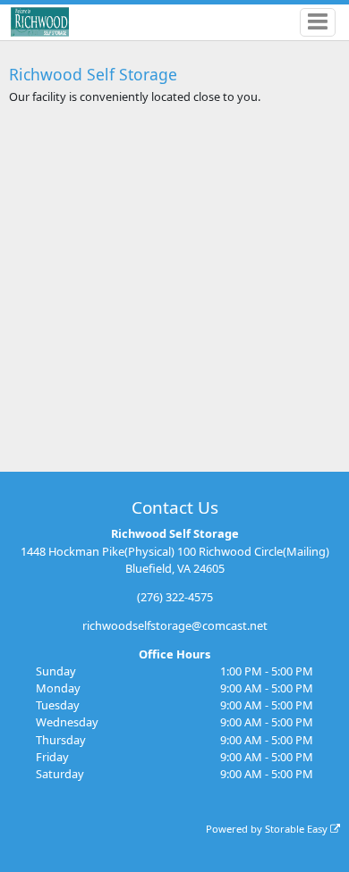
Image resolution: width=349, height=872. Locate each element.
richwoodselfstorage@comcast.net (175, 625)
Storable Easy (297, 828)
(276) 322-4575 (175, 597)
